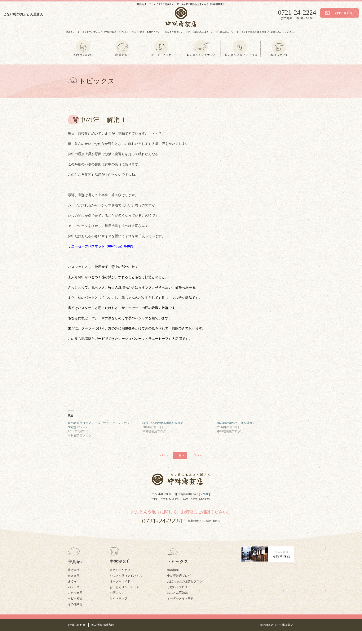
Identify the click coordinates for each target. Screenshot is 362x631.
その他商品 (75, 604)
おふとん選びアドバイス (126, 575)
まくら (72, 581)
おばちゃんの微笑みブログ (184, 581)
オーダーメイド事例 (180, 598)
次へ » (197, 455)
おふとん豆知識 (177, 592)
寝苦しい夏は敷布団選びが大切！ (164, 423)
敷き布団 (74, 575)
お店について (118, 592)
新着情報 (173, 570)
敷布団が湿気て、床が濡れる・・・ (240, 423)
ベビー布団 (75, 598)
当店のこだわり (120, 570)
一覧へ (180, 455)
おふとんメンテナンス (124, 587)
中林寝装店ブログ (179, 575)
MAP (206, 494)
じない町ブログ (177, 587)
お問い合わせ (76, 625)
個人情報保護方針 (102, 625)
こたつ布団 (75, 592)
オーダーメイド (120, 581)
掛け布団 (74, 570)
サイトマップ (118, 598)
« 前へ (163, 455)
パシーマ (74, 587)
